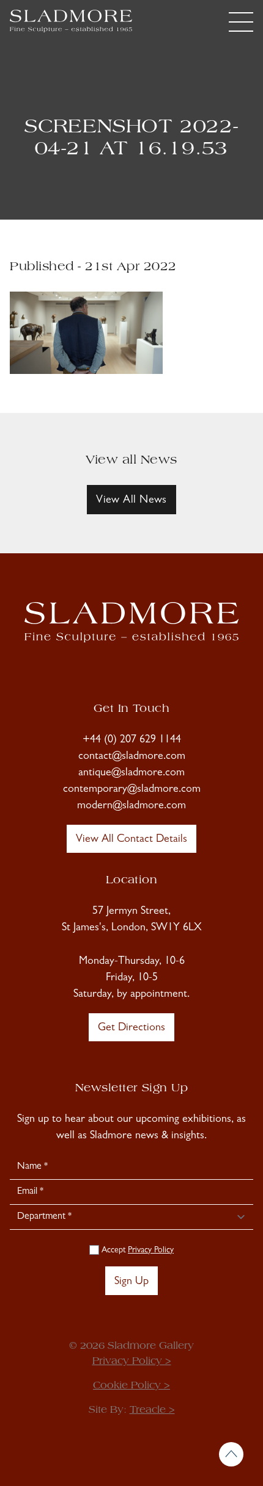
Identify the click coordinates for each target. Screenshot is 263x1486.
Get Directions (131, 1028)
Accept (136, 1250)
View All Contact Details (131, 840)
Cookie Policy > (131, 1386)
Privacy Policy (151, 1250)
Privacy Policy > (131, 1361)
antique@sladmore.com (131, 773)
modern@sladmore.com (131, 806)
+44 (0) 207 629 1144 (132, 740)
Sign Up (131, 1282)
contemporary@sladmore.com (132, 789)
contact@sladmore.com (131, 757)
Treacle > (152, 1410)
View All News (131, 500)
